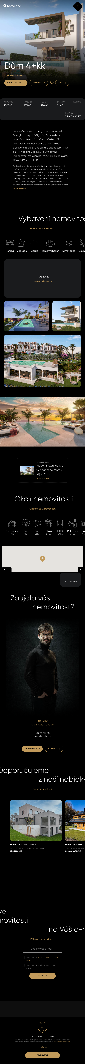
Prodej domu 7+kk (17, 801)
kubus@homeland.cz (42, 736)
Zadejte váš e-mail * (42, 948)
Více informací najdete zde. (62, 1041)
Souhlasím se (42, 958)
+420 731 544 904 (42, 733)
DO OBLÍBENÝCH (52, 83)
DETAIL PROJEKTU (24, 460)
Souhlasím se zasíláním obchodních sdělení (41, 966)
